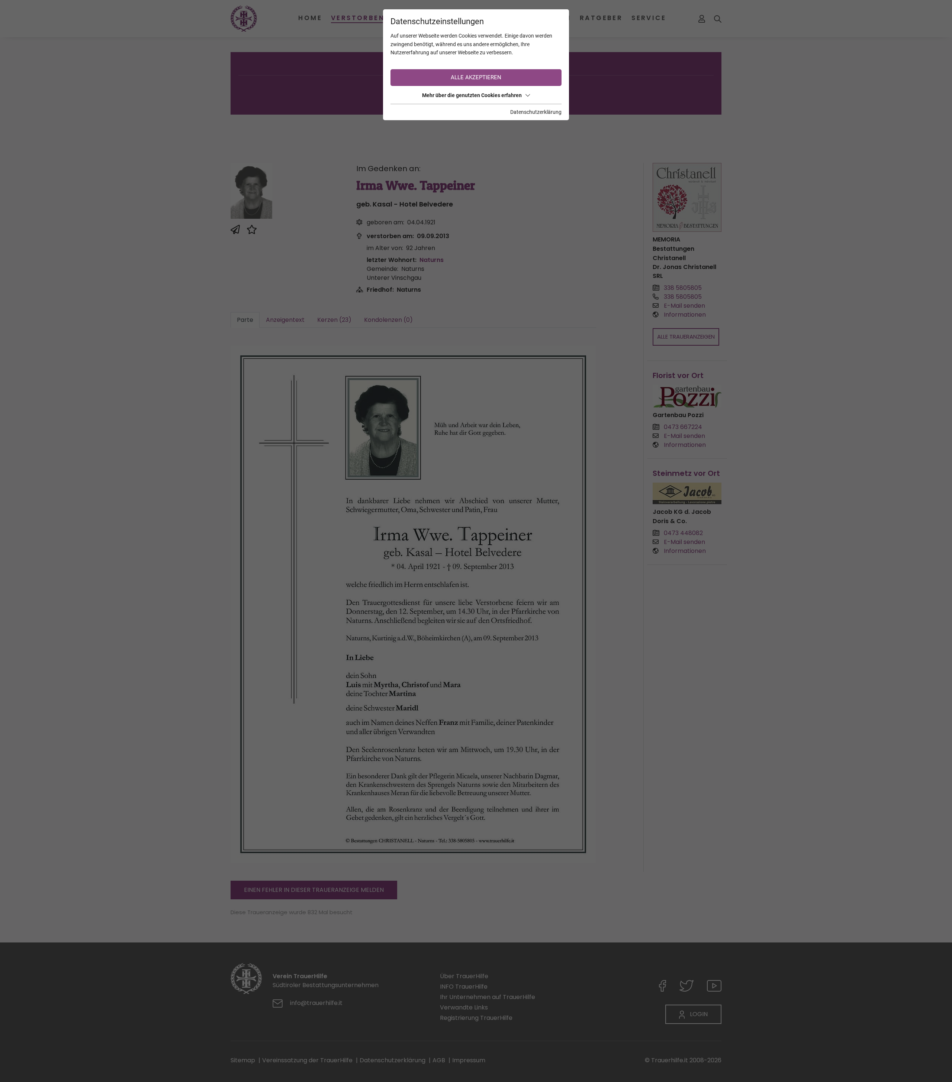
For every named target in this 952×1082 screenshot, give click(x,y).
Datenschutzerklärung (536, 112)
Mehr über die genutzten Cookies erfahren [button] (472, 95)
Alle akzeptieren (476, 77)
